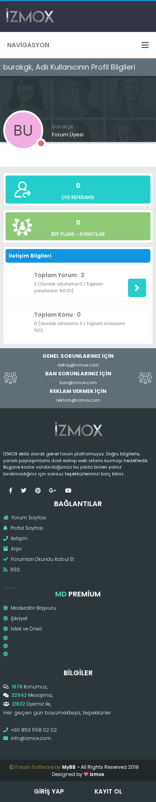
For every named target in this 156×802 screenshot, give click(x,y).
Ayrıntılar (92, 234)
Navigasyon (28, 45)
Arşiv (16, 548)
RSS (14, 569)
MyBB (69, 767)
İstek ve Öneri (26, 628)
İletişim (19, 538)
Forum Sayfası (28, 517)
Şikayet (19, 618)
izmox (97, 774)
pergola (9, 587)
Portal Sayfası (26, 528)
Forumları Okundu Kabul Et (42, 559)
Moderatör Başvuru (33, 607)
